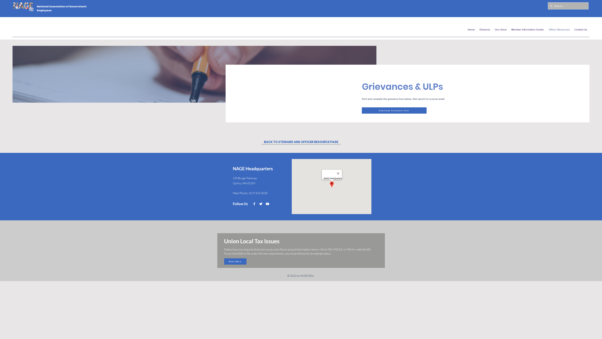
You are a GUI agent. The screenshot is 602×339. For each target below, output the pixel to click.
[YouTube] (267, 204)
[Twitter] (261, 204)
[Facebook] (254, 204)
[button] (484, 29)
